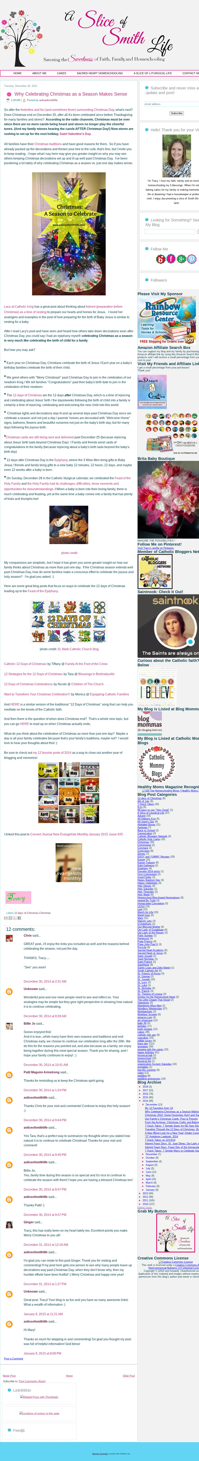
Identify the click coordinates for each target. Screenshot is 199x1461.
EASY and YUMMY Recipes (154, 856)
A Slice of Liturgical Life (153, 73)
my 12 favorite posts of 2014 (52, 752)
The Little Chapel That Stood (154, 999)
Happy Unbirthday (148, 883)
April (149, 1179)
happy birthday (146, 1052)
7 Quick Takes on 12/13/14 (160, 1140)
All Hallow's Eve (147, 818)
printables (143, 1067)
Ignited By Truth (147, 900)
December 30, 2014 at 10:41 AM (46, 1064)
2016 (146, 1093)
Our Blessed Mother (149, 926)
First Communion (147, 874)
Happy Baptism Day (149, 880)
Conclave (143, 847)
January (150, 1189)
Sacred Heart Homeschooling (100, 73)
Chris (28, 935)
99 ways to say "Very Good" (153, 809)
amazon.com (145, 1017)
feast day (143, 1043)
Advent (142, 815)
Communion (144, 845)
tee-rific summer (147, 1069)
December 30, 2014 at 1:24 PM (45, 1090)
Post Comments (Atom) (32, 1381)
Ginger (29, 1222)
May (148, 1175)
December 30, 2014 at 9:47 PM (45, 1189)
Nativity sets (145, 920)
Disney (141, 853)
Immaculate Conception (151, 903)
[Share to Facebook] (19, 918)
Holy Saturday (146, 888)
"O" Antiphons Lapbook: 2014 (161, 1136)
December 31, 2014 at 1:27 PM (45, 1284)
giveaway (143, 1046)
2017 (146, 1090)
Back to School (146, 830)
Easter (141, 859)
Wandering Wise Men (149, 1005)
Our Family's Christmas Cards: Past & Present (171, 1118)
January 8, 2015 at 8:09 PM (42, 1353)
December (152, 1104)
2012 (146, 1196)
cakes (141, 1031)
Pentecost (143, 938)
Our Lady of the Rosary (151, 932)
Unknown (31, 989)
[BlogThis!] (10, 918)
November (152, 1154)
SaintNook (143, 964)
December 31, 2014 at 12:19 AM (46, 1244)
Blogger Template (100, 1454)
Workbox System (147, 1014)
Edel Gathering (146, 865)
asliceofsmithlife (48, 100)
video (141, 1072)
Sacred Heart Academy (151, 950)
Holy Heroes (144, 885)
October (150, 1157)
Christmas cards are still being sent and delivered (40, 437)
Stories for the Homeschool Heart (156, 996)
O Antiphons (144, 923)
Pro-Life (142, 947)
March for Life (145, 912)
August (150, 1164)
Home (17, 73)
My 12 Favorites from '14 (159, 1108)
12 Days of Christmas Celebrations (28, 684)
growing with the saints (150, 1049)
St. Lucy (142, 982)
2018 (146, 1086)
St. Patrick (144, 991)
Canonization (145, 833)
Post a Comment (13, 1358)
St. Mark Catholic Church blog (78, 649)
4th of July (143, 801)
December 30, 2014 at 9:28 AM (45, 1016)
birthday (142, 1026)
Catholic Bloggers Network (152, 836)
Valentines (143, 1002)
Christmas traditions (48, 144)
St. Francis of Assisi (149, 973)
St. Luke (142, 985)
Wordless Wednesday (150, 1008)
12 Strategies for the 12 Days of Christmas (33, 674)
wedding (142, 1075)
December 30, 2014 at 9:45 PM (45, 1154)
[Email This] (6, 918)
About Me (39, 73)
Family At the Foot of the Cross (86, 664)
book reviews (145, 1029)
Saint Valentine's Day (75, 134)
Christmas (45, 912)
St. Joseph (144, 979)
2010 (146, 1204)
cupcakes (143, 1037)
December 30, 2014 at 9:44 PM (45, 1120)
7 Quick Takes (146, 804)
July (148, 1168)
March (150, 1182)
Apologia (142, 827)
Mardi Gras (144, 915)
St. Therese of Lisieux (150, 993)
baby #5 (142, 1023)
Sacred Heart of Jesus (150, 953)
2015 (146, 1097)
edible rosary (145, 1040)
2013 (146, 1193)
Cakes (61, 73)
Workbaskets (145, 1011)
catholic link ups (147, 1034)
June (149, 1171)
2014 (146, 1100)
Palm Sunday (145, 935)
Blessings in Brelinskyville (96, 674)
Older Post (129, 1375)
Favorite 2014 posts (149, 871)
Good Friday (144, 877)
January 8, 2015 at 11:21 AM (43, 1314)
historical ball (145, 1055)
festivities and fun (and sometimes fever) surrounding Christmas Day (67, 109)
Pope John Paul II (148, 944)
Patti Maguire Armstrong (42, 1072)
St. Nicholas (144, 988)
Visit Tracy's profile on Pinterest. (156, 548)
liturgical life (144, 1061)
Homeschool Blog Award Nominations (159, 897)
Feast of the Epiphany (43, 591)
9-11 (140, 807)
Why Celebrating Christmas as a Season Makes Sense (71, 94)
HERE (14, 704)
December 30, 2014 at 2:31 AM (45, 981)
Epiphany (60, 460)
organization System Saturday (155, 1064)
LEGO (141, 906)
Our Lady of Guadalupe (151, 929)
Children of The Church (87, 684)
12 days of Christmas (27, 395)
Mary (140, 918)
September (152, 1161)
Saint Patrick (145, 961)
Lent (140, 909)
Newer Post (9, 1375)
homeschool (144, 1058)
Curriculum (144, 850)
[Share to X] (15, 918)
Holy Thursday (146, 891)
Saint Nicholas (146, 958)
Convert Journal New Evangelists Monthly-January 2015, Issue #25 (76, 834)
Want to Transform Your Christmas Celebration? (37, 694)
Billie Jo (30, 1023)
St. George (144, 976)
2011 (146, 1200)
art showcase (145, 1020)
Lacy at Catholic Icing (19, 306)
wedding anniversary (149, 1078)
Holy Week (144, 894)
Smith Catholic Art (148, 970)
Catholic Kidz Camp (149, 839)
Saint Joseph (145, 956)
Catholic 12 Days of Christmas (25, 664)
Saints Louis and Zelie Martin (154, 967)
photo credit (68, 553)
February (151, 1186)
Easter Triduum (146, 862)
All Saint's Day (146, 821)
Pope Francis (145, 941)
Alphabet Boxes (146, 824)
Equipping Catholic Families (109, 694)
